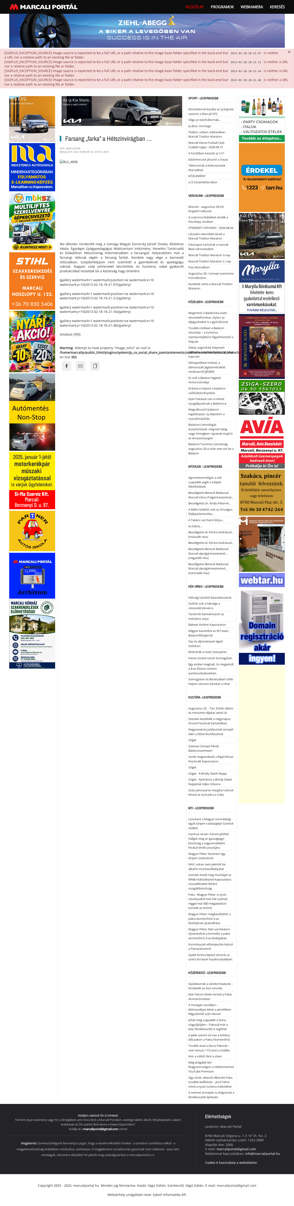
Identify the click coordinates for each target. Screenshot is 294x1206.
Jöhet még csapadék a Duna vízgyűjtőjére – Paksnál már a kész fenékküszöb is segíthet (208, 1024)
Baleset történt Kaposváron (207, 624)
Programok (222, 6)
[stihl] (32, 280)
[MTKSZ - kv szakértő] (32, 221)
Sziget (192, 740)
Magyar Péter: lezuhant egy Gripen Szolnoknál (207, 856)
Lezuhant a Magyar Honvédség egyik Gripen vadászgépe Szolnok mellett (211, 823)
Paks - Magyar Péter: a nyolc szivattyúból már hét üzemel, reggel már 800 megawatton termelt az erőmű (208, 901)
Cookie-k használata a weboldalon (231, 1162)
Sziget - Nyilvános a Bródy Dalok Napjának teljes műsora (210, 781)
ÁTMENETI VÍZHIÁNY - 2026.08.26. (211, 228)
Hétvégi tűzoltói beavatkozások (210, 597)
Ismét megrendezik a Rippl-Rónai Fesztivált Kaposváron (210, 759)
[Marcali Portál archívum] (32, 575)
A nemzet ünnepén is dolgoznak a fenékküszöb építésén (211, 1094)
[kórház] (32, 634)
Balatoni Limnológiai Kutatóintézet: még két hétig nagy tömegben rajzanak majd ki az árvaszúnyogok (210, 431)
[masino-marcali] (32, 341)
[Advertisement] (262, 734)
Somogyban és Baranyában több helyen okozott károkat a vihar (210, 681)
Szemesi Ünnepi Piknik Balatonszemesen (203, 748)
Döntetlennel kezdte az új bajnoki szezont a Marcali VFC (211, 111)
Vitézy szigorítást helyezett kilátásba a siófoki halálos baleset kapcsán (210, 351)
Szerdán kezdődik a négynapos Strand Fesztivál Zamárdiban (209, 721)
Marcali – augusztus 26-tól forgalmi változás (206, 209)
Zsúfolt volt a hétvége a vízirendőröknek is (204, 605)
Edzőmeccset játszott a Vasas (208, 159)
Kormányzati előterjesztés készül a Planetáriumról (210, 946)
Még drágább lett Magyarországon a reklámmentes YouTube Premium (211, 1066)
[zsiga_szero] (262, 397)
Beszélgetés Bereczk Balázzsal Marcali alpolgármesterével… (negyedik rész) (208, 553)
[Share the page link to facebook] (67, 366)
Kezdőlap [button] (195, 6)
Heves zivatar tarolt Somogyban (210, 658)
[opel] (32, 480)
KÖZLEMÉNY (197, 176)
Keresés (277, 6)
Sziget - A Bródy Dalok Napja (207, 773)
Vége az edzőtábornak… (204, 120)
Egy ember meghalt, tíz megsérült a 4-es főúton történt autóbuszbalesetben (211, 668)
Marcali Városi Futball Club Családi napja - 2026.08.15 (206, 145)
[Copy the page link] (95, 366)
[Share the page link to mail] (80, 366)
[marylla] (262, 286)
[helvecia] (262, 492)
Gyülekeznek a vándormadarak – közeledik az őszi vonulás (210, 986)
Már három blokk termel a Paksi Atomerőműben (210, 996)
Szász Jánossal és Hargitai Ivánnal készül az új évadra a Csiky (210, 792)
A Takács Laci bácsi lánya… (206, 520)
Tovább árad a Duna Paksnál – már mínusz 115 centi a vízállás (209, 1048)
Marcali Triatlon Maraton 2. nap (209, 261)
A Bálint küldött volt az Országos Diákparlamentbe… (210, 511)
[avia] (262, 442)
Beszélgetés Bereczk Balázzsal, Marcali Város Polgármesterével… (211, 495)
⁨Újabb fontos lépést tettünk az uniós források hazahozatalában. (210, 957)
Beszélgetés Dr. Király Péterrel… (209, 503)
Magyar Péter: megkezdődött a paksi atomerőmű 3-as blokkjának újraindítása (209, 918)
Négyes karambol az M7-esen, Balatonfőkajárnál (208, 633)
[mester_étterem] (262, 119)
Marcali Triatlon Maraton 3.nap (209, 255)
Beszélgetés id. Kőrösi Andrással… (211, 543)
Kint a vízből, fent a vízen (205, 1056)
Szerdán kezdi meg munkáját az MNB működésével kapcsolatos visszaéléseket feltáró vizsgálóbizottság (209, 881)
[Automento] (32, 411)
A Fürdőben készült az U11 (206, 153)
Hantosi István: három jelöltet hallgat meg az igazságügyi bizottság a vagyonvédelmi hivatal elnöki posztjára (208, 841)
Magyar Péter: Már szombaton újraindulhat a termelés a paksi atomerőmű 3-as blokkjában (209, 933)
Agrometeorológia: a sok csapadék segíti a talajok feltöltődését (205, 482)
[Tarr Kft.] (262, 177)
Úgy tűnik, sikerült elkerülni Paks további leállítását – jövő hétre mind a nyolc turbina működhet (210, 1082)
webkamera (252, 6)
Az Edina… (195, 526)
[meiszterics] (32, 167)
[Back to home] (44, 7)
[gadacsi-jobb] (262, 235)
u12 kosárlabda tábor (203, 182)
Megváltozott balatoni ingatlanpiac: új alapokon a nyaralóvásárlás (206, 413)
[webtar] (262, 618)
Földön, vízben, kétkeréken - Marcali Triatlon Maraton (207, 134)
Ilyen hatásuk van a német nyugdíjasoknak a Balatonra (207, 401)
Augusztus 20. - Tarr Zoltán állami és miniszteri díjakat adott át (210, 710)
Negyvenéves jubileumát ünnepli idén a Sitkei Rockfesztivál (210, 731)
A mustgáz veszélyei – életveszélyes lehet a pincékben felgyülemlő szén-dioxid (209, 1009)
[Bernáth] (262, 346)
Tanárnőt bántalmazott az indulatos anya (206, 616)
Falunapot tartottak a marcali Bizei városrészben (208, 246)
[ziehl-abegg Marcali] (147, 30)
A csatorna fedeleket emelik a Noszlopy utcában (208, 219)
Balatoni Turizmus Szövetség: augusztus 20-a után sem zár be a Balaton (211, 448)
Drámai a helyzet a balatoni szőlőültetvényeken (206, 390)
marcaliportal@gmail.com (100, 1129)
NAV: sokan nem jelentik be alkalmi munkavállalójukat (207, 866)
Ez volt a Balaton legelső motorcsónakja (204, 380)
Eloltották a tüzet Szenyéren (207, 652)
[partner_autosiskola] (32, 530)
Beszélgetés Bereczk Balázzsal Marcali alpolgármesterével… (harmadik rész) (208, 568)
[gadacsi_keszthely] (32, 119)
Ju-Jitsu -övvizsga (199, 126)
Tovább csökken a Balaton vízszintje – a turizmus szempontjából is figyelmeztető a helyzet (210, 335)
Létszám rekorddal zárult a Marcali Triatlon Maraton (206, 236)
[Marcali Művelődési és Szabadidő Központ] (262, 544)
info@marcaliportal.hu (262, 1153)
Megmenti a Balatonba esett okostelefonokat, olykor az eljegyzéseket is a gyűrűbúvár (208, 317)
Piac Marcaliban (199, 267)
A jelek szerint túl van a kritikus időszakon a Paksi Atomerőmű (209, 1037)
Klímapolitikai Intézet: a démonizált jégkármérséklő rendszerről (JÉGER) (206, 367)
